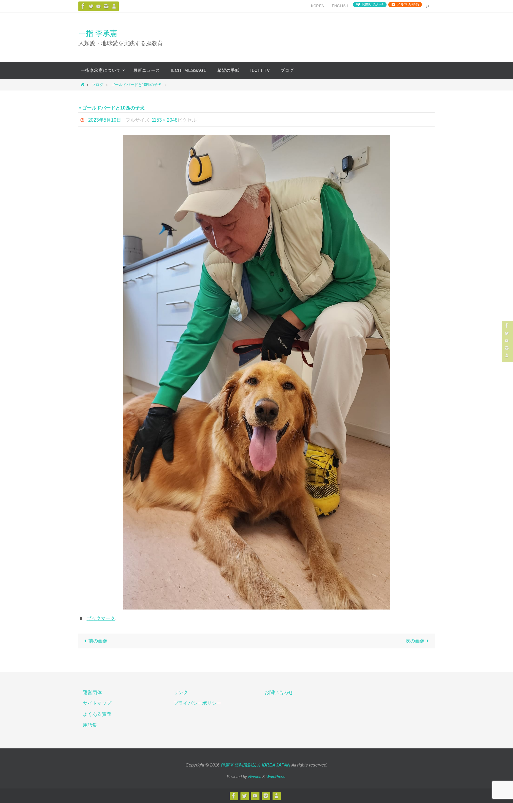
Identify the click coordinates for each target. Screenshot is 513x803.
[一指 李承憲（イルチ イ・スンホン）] (83, 6)
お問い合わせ (373, 4)
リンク (181, 692)
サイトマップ (97, 703)
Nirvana (254, 777)
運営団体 (92, 692)
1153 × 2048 (165, 120)
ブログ (97, 84)
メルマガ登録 (408, 4)
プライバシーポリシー (197, 703)
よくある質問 (97, 714)
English (340, 6)
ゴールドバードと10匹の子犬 (136, 84)
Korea (317, 6)
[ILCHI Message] (98, 6)
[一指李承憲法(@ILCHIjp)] (91, 6)
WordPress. (276, 777)
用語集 (90, 725)
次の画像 (415, 640)
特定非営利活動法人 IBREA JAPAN (255, 764)
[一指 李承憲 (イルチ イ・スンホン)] (106, 6)
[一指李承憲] (114, 6)
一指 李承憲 (98, 33)
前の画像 (97, 640)
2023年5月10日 (104, 120)
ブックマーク (101, 618)
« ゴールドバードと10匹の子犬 (111, 107)
